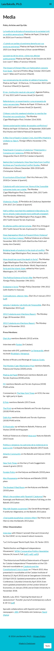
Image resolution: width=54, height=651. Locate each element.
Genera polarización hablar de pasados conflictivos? (25, 125)
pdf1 (26, 554)
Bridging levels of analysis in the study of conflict (24, 250)
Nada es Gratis (38, 359)
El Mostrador (8, 426)
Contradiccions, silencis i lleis (15, 296)
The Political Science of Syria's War (18, 277)
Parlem (19, 344)
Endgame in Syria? (10, 286)
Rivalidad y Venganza (20, 353)
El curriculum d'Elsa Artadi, (14, 177)
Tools (47, 646)
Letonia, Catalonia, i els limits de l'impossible (22, 305)
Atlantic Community (12, 454)
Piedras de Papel (10, 375)
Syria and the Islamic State (14, 268)
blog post (32, 435)
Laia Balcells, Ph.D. (12, 4)
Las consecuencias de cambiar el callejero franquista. (25, 80)
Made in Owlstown (27, 643)
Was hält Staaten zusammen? (15, 508)
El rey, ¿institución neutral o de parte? (19, 92)
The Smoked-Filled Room (14, 487)
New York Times (10, 463)
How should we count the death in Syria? (20, 259)
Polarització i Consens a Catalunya (18, 150)
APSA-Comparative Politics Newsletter (31, 551)
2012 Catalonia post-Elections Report (19, 314)
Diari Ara (7, 338)
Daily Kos (7, 417)
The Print (7, 408)
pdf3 (36, 554)
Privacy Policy (39, 636)
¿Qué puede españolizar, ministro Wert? (20, 517)
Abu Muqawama (10, 478)
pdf (5, 299)
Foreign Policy (9, 472)
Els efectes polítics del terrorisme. (17, 226)
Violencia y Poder (10, 201)
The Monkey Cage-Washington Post (18, 365)
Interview (7, 533)
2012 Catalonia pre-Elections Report (19, 323)
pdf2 (31, 554)
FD (4, 384)
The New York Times (25, 393)
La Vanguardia (37, 350)
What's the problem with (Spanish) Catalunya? (23, 496)
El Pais (6, 402)
